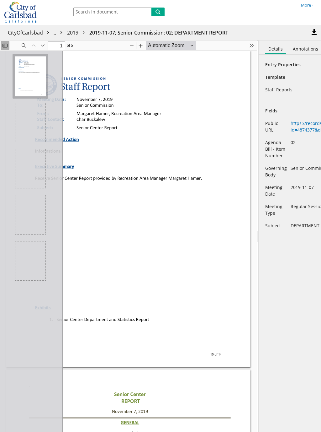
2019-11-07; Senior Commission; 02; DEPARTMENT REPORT (158, 32)
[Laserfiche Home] (33, 12)
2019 (73, 32)
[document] (290, 236)
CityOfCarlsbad (32, 32)
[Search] (158, 12)
